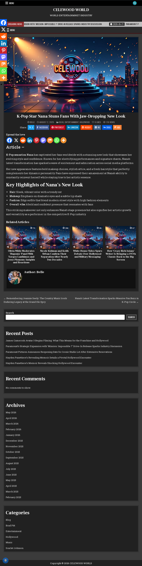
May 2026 (11, 412)
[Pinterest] (36, 140)
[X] (16, 140)
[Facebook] (9, 140)
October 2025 (13, 451)
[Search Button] (135, 3)
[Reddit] (23, 140)
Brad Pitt (10, 525)
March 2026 (12, 423)
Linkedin (74, 127)
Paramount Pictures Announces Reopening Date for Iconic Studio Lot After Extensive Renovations (59, 351)
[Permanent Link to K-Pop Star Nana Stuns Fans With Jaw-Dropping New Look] (71, 74)
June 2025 (11, 474)
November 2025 (14, 446)
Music (9, 542)
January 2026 (13, 435)
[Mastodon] (43, 140)
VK (99, 127)
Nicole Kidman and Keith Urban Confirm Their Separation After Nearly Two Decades (54, 255)
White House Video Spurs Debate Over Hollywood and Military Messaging (87, 253)
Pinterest (59, 127)
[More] (63, 140)
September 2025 (15, 457)
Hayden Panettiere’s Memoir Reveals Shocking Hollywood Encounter (44, 363)
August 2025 (12, 463)
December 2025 (14, 440)
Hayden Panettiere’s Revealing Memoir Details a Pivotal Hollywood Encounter (48, 357)
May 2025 (11, 480)
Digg (108, 127)
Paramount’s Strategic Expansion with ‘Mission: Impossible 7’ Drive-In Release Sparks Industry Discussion (64, 346)
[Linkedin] (30, 140)
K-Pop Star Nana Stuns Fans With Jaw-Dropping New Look (71, 116)
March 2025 (12, 491)
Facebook (43, 127)
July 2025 (11, 468)
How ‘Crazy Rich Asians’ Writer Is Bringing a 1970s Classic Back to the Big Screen (121, 255)
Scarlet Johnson (14, 548)
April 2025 (11, 485)
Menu (11, 3)
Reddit (88, 127)
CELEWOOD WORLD (71, 9)
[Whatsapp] (57, 140)
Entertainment (72, 122)
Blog (61, 122)
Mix (118, 127)
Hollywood (85, 122)
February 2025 (13, 497)
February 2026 (13, 429)
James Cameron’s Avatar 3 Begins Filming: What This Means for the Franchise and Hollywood (57, 340)
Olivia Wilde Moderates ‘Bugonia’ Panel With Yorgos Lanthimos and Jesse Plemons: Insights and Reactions (21, 256)
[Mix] (50, 140)
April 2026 (11, 418)
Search (10, 312)
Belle (32, 122)
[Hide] (1, 84)
